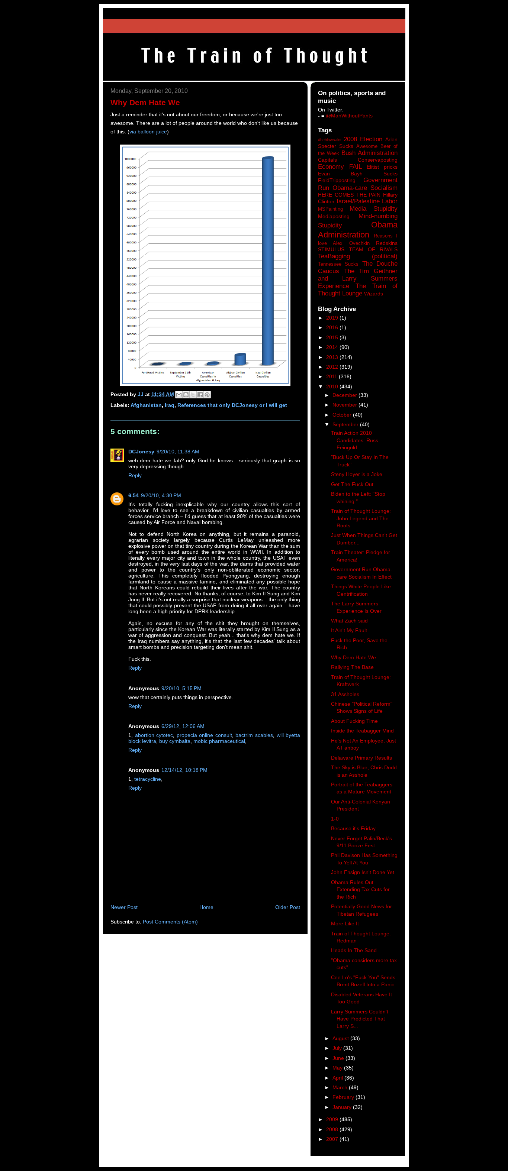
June (338, 1058)
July (337, 1048)
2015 (333, 337)
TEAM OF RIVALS (373, 249)
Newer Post (124, 907)
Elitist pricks (382, 167)
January (342, 1107)
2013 (333, 357)
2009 (333, 1119)
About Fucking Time (354, 721)
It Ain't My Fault (349, 630)
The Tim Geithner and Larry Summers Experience (358, 278)
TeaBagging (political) (358, 256)
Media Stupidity (374, 208)
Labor (390, 201)
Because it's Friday (353, 828)
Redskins (387, 243)
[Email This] (179, 394)
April (338, 1078)
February (344, 1097)
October (342, 415)
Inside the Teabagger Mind (362, 731)
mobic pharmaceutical (219, 741)
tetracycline (147, 779)
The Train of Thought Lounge (358, 289)
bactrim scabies (254, 735)
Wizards (373, 294)
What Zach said (349, 621)
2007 (333, 1139)
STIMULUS (331, 249)
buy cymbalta (174, 741)
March (340, 1087)
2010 (333, 386)
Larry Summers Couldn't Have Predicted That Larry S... (359, 1019)
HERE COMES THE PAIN (349, 195)
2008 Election (363, 139)
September (346, 424)
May (338, 1068)
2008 (333, 1129)
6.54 (133, 495)
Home (206, 907)
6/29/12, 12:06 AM (183, 726)
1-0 (335, 819)
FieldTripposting (337, 180)
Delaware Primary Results (361, 758)
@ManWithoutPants (349, 116)
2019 (333, 318)
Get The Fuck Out (352, 484)
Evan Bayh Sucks (358, 174)
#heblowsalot (329, 140)
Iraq (169, 405)
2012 (333, 367)
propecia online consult (204, 735)
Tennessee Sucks (338, 264)
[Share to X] (193, 394)
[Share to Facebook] (200, 394)
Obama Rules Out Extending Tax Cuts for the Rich (360, 889)
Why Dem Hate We (353, 657)
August (341, 1038)
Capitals (327, 160)
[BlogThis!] (186, 394)
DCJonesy (141, 452)
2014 (333, 347)
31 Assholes (345, 694)
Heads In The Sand (354, 950)
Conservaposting (378, 160)
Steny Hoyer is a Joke (356, 474)
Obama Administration (358, 229)
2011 (332, 376)
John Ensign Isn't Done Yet (362, 872)
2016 (333, 327)
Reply (135, 475)
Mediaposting (334, 216)
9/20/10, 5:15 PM (181, 688)
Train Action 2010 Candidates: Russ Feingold (354, 440)
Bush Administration (369, 152)
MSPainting (330, 209)
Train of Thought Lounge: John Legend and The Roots (361, 518)
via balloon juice (148, 132)
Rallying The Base (352, 667)
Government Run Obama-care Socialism (358, 184)
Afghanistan (146, 405)
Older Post (287, 907)
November (345, 405)
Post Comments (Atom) (170, 922)
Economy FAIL (340, 166)
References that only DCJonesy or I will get (232, 405)
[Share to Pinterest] (207, 394)
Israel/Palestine (358, 201)
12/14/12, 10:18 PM (184, 770)
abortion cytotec (154, 735)
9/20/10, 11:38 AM (178, 452)
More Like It (345, 923)
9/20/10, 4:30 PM (161, 495)
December (345, 395)
